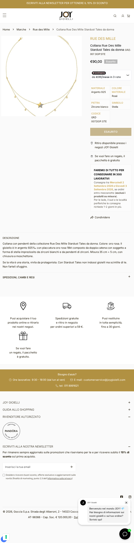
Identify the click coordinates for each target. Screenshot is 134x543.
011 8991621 (71, 385)
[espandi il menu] (4, 15)
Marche (21, 29)
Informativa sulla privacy (59, 478)
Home (6, 29)
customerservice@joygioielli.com (104, 379)
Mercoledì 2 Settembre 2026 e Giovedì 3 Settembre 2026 (110, 186)
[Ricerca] (115, 16)
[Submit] (71, 467)
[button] (128, 16)
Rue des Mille (41, 29)
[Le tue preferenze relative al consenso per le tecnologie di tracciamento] (6, 537)
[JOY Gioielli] (66, 15)
